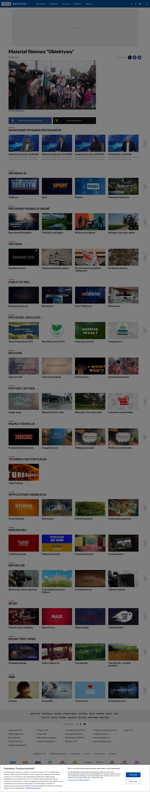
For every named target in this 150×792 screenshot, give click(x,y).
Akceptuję (133, 775)
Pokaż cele (133, 781)
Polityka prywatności (33, 788)
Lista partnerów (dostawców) (78, 780)
